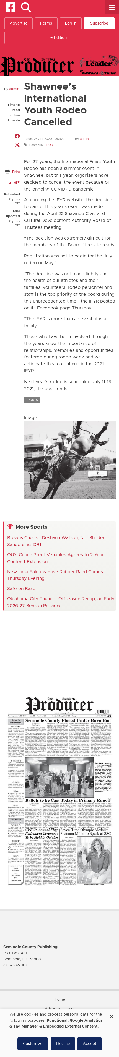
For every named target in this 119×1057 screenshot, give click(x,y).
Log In (70, 23)
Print (16, 171)
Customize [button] (32, 1044)
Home (60, 999)
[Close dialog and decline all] (111, 1014)
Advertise (18, 23)
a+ (17, 182)
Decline (63, 1044)
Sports (51, 144)
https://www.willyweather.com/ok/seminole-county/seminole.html (44, 678)
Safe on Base (21, 588)
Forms (46, 23)
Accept (89, 1044)
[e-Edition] (59, 791)
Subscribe (99, 23)
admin (14, 89)
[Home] (59, 65)
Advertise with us (60, 1008)
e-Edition (58, 38)
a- (10, 182)
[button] (26, 7)
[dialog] (59, 1033)
